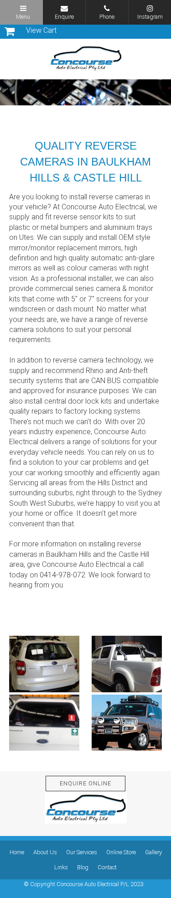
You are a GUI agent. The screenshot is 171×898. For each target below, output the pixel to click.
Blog (82, 867)
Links (61, 867)
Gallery (153, 852)
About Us (45, 852)
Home (17, 852)
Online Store (121, 852)
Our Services (81, 852)
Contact (107, 867)
